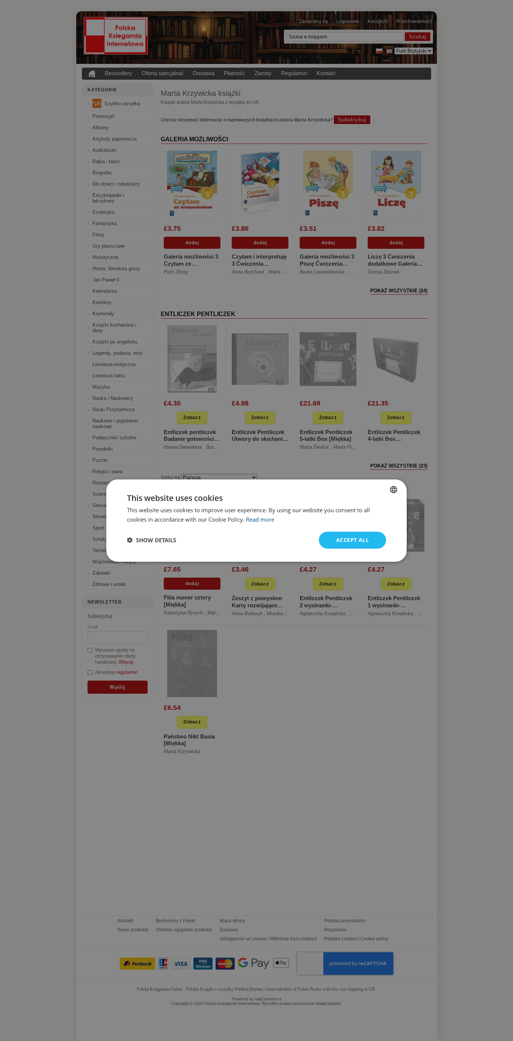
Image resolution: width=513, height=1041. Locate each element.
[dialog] (256, 521)
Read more (260, 519)
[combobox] (393, 489)
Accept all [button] (352, 539)
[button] (151, 540)
